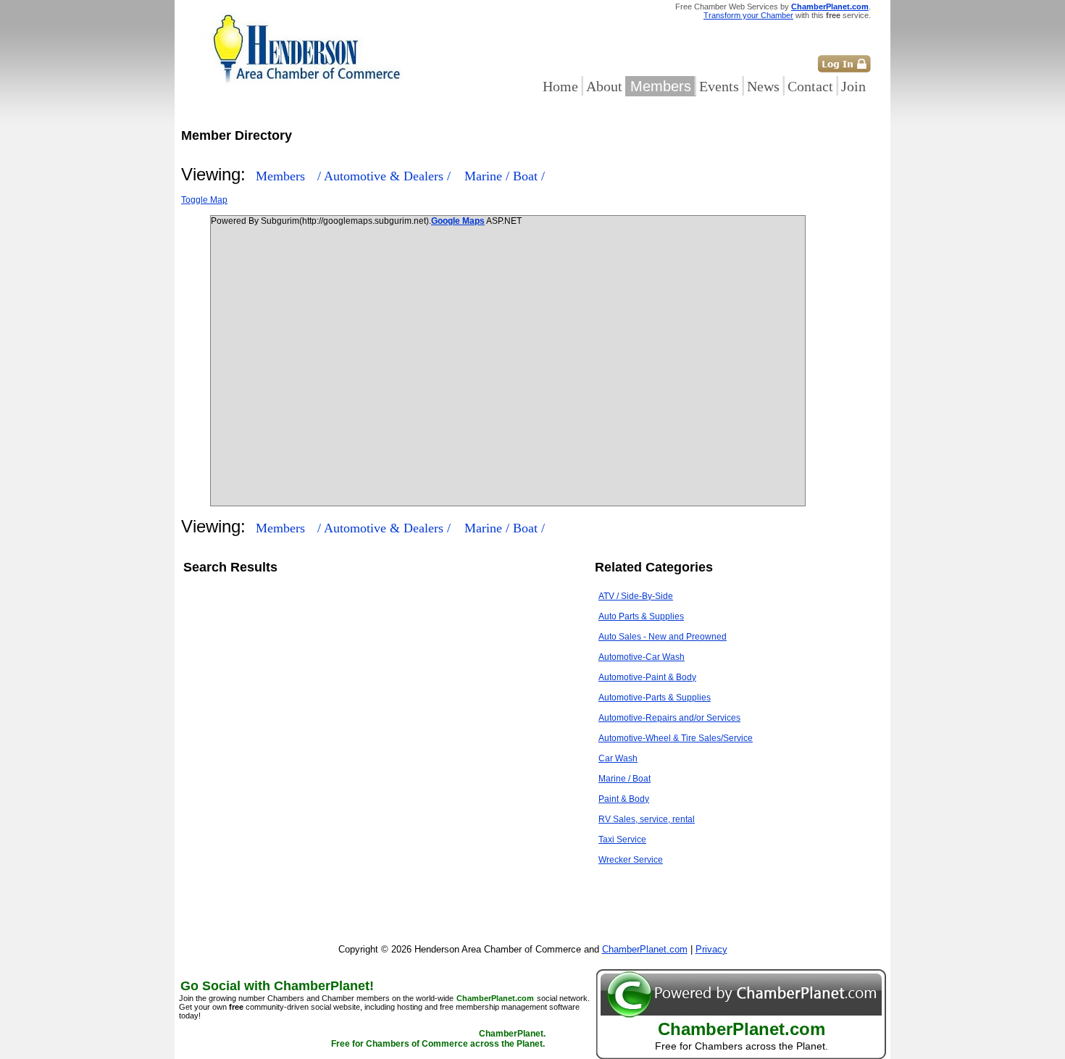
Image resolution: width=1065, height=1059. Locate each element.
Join (853, 86)
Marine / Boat (624, 779)
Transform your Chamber (748, 15)
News (763, 86)
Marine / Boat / (504, 176)
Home (560, 86)
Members (660, 86)
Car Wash (618, 758)
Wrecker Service (630, 860)
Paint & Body (623, 799)
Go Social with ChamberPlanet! (277, 986)
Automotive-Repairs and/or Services (669, 718)
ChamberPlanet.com (830, 6)
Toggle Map (204, 200)
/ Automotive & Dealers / (385, 176)
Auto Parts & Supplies (641, 616)
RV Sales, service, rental (646, 819)
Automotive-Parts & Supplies (654, 697)
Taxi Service (622, 839)
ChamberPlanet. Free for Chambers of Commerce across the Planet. (438, 1039)
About (604, 86)
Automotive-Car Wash (641, 657)
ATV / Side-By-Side (635, 596)
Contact (810, 86)
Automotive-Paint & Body (647, 677)
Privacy (711, 949)
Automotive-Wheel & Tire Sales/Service (675, 738)
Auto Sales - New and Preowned (662, 637)
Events (719, 86)
